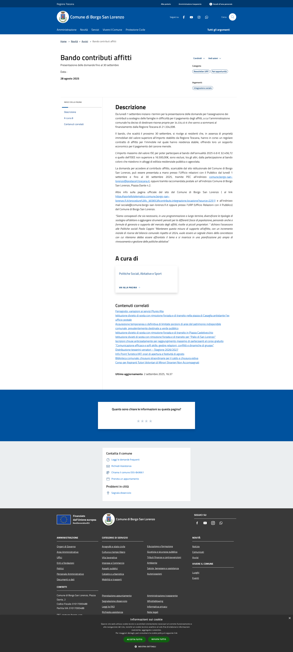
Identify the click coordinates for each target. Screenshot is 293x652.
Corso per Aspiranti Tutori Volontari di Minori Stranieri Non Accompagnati (157, 362)
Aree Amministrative (67, 552)
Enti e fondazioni (65, 563)
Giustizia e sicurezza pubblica (162, 552)
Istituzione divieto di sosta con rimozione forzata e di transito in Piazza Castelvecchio (164, 332)
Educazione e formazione (160, 546)
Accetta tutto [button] (134, 639)
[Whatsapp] (205, 17)
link (175, 633)
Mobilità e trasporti (112, 579)
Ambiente (152, 563)
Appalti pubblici (110, 568)
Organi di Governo (66, 546)
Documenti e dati (65, 579)
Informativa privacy (157, 606)
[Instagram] (198, 17)
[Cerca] (232, 17)
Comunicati (198, 552)
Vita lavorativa (109, 557)
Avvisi (85, 41)
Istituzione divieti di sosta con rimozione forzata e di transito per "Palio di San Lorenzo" (165, 337)
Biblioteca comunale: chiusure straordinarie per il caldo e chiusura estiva (156, 358)
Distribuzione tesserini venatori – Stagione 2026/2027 (146, 350)
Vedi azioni (213, 58)
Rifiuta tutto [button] (159, 639)
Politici (60, 568)
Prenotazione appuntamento (117, 595)
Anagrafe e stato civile (113, 546)
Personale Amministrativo (70, 574)
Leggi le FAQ (108, 606)
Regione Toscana (65, 4)
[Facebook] (182, 17)
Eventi (195, 578)
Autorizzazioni (154, 574)
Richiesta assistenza (112, 612)
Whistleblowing (155, 601)
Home (63, 41)
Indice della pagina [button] (73, 102)
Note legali (152, 612)
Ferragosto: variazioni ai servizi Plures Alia (139, 311)
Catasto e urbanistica (113, 574)
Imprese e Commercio (113, 563)
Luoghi (195, 572)
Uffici (59, 557)
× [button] (289, 618)
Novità (74, 41)
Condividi (197, 58)
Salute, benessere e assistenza (163, 568)
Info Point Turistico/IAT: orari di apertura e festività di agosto (149, 354)
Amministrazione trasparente (162, 595)
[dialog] (146, 633)
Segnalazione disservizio (114, 601)
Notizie (196, 546)
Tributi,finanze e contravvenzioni (164, 557)
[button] (146, 646)
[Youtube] (190, 17)
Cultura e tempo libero (113, 552)
